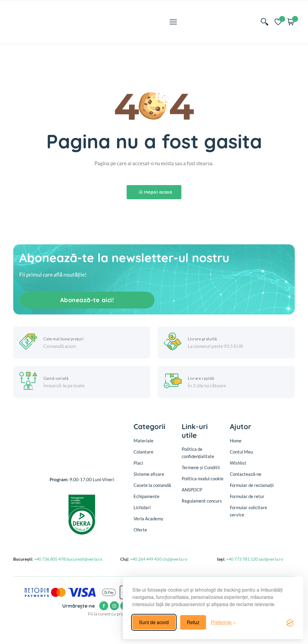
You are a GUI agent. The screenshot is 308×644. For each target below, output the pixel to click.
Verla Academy (148, 518)
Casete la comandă (152, 485)
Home (236, 440)
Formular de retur (247, 496)
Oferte (140, 529)
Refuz (193, 622)
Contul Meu (241, 451)
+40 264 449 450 (146, 559)
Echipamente (146, 496)
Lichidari (142, 507)
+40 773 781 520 (242, 559)
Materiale (143, 440)
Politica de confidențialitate (198, 452)
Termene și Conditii (201, 467)
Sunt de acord (154, 622)
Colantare (143, 451)
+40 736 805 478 (50, 559)
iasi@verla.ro (271, 559)
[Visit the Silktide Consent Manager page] (290, 622)
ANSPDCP (192, 489)
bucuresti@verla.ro (84, 559)
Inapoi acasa (158, 192)
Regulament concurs (202, 500)
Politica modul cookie (202, 478)
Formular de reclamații (252, 485)
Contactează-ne (245, 474)
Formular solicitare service (248, 511)
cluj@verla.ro (174, 559)
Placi (138, 463)
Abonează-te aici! (87, 300)
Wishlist (238, 463)
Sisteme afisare (149, 474)
